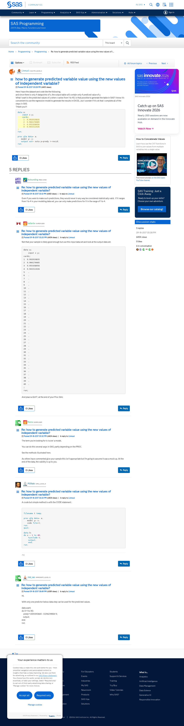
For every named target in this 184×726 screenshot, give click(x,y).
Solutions (117, 12)
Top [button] (16, 653)
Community (17, 12)
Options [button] (18, 62)
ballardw (31, 223)
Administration (98, 12)
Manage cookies (35, 704)
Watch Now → (146, 128)
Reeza (30, 422)
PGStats (31, 483)
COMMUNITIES (35, 5)
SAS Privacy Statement (48, 675)
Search (151, 4)
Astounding (33, 179)
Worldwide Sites (158, 4)
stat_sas (31, 577)
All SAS (139, 4)
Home (11, 51)
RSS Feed (74, 62)
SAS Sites (171, 4)
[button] (12, 79)
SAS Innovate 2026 (142, 96)
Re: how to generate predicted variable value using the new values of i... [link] (82, 51)
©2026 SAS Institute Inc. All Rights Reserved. (87, 717)
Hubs (131, 12)
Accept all (24, 695)
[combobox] (70, 42)
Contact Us (164, 4)
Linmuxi (25, 70)
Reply (125, 158)
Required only (44, 695)
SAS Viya (80, 12)
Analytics (64, 12)
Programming (47, 12)
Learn (31, 12)
